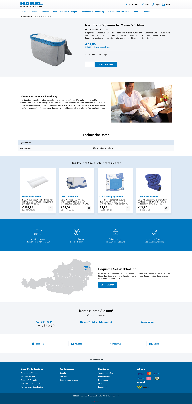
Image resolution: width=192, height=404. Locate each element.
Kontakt (63, 373)
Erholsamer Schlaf (28, 377)
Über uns (63, 377)
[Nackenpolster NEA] (38, 183)
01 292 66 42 (134, 4)
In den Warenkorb (106, 64)
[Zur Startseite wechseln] (31, 4)
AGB (100, 384)
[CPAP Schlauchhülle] (154, 183)
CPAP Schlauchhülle (148, 196)
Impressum (102, 387)
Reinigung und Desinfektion (32, 387)
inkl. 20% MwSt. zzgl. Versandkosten (97, 47)
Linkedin (155, 344)
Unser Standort (107, 285)
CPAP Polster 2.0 (69, 196)
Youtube (78, 344)
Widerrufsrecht (104, 377)
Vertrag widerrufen (105, 373)
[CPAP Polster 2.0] (76, 183)
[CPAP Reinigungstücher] (115, 183)
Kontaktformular (147, 322)
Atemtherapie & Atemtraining (32, 384)
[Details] (50, 208)
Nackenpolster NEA (31, 196)
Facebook (39, 344)
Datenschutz (103, 380)
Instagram (116, 344)
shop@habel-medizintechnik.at (98, 322)
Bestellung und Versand (69, 380)
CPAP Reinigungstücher (111, 196)
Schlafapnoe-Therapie (29, 373)
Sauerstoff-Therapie (29, 380)
